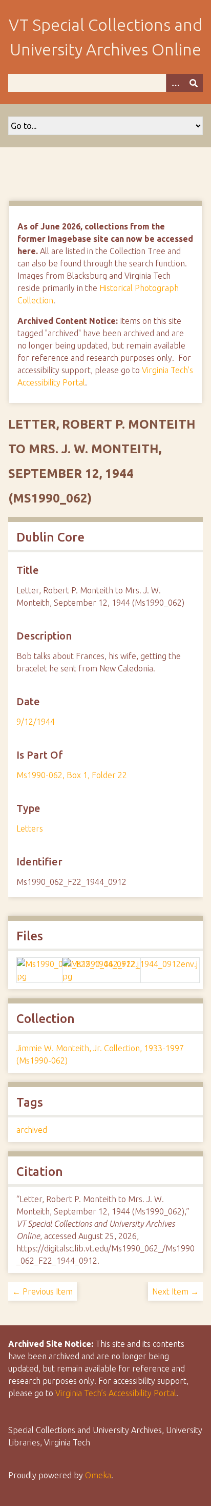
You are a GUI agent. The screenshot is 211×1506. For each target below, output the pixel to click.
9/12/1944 (35, 721)
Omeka (98, 1475)
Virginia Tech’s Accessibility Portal (115, 1393)
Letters (29, 828)
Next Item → (175, 1291)
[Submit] (193, 83)
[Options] (175, 83)
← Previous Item (42, 1291)
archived (31, 1129)
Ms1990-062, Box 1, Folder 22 (71, 775)
